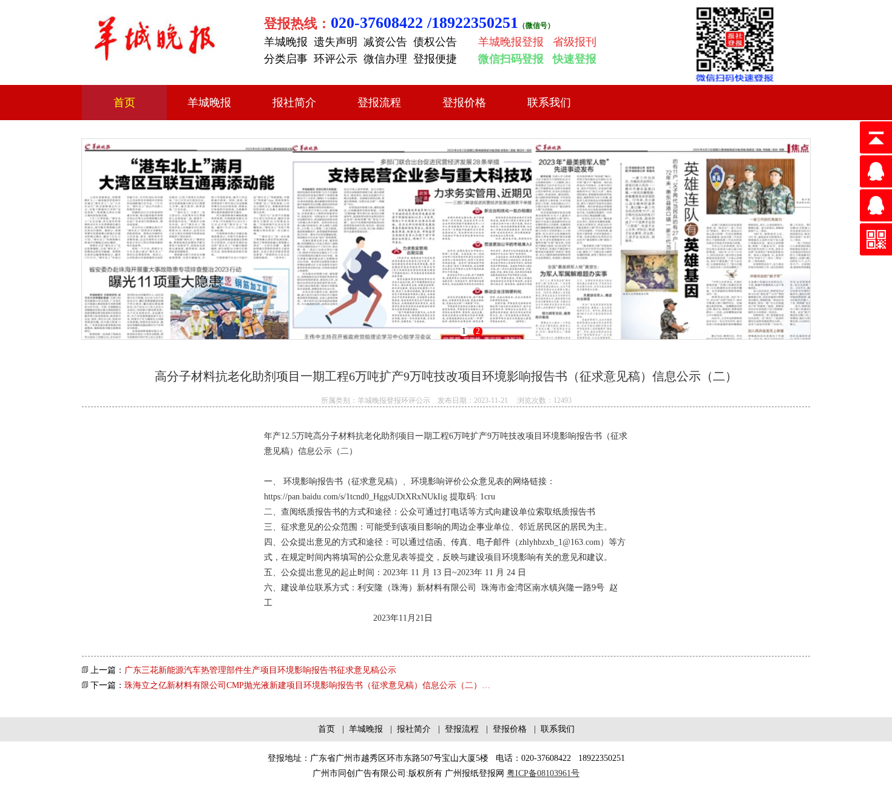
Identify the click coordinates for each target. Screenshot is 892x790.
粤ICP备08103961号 (543, 773)
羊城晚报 (209, 102)
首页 (124, 102)
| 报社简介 (409, 729)
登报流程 (379, 102)
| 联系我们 (552, 729)
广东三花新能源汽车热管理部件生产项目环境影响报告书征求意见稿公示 (260, 670)
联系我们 (549, 102)
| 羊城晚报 (361, 729)
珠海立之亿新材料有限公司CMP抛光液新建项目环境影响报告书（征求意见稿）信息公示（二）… (307, 685)
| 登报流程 (457, 729)
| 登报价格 (505, 729)
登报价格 (464, 102)
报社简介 (294, 102)
